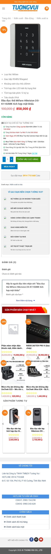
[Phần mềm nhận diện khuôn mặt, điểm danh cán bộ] (13, 329)
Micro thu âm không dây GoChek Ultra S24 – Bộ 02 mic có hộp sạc (37, 388)
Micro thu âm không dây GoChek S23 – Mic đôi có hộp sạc (12, 388)
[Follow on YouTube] (41, 539)
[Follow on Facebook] (31, 539)
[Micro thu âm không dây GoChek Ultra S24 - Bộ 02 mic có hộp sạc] (38, 370)
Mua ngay (9, 166)
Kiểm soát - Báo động (24, 18)
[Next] (48, 429)
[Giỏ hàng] (47, 8)
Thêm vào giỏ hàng (27, 159)
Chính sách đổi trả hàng (16, 522)
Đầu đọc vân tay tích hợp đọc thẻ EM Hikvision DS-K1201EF (13, 430)
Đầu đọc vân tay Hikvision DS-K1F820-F (37, 430)
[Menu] (3, 8)
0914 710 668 (29, 175)
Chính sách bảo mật (15, 527)
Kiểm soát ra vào (16, 184)
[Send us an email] (36, 539)
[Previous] (3, 429)
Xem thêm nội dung (24, 300)
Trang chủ (6, 18)
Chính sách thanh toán (16, 517)
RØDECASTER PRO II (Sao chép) (38, 347)
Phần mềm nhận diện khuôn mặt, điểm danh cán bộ (11, 347)
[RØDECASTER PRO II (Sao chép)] (38, 329)
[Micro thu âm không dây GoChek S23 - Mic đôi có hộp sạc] (13, 370)
